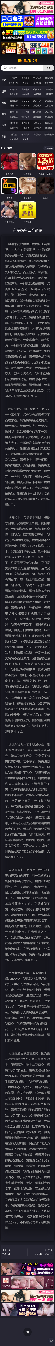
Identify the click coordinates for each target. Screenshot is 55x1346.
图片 (4, 114)
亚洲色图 (25, 112)
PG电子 (13, 78)
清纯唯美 (25, 116)
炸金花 (25, 83)
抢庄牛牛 (49, 83)
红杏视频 (14, 139)
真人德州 (25, 78)
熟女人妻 (14, 94)
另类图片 (49, 116)
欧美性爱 (49, 100)
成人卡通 (37, 100)
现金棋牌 (37, 83)
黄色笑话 (37, 128)
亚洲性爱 (14, 100)
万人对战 (37, 78)
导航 (4, 136)
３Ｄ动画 (49, 89)
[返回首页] (51, 1340)
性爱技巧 (49, 128)
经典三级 (25, 105)
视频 (4, 91)
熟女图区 (37, 116)
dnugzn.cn (27, 60)
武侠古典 (49, 123)
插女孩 (14, 134)
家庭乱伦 (25, 123)
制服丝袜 (14, 105)
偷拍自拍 (25, 100)
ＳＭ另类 (49, 94)
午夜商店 (25, 134)
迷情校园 (14, 128)
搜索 (48, 67)
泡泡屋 (25, 139)
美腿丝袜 (14, 116)
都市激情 (14, 123)
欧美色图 (37, 112)
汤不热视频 (49, 134)
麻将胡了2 (13, 83)
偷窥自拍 (14, 112)
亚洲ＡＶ (14, 89)
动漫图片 (49, 112)
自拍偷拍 (25, 89)
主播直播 (37, 94)
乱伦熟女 (37, 105)
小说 (4, 125)
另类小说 (25, 128)
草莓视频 (37, 134)
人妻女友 (37, 123)
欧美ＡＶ (37, 89)
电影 (4, 102)
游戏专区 (49, 78)
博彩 (4, 80)
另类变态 (49, 105)
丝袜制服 (25, 94)
